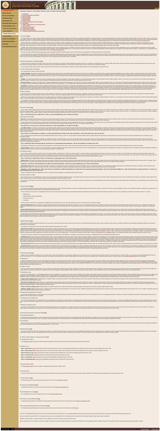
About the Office (145, 429)
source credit (90, 260)
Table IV (36, 355)
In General (25, 13)
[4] (68, 232)
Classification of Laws (28, 28)
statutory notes (63, 47)
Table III (100, 232)
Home (157, 8)
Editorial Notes (26, 19)
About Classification (57, 49)
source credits (43, 52)
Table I (33, 348)
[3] (99, 154)
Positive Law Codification (29, 29)
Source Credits (26, 16)
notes (48, 52)
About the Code (61, 380)
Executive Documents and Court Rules (32, 21)
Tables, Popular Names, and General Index (33, 24)
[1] (36, 44)
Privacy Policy (155, 429)
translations (143, 260)
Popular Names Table (28, 366)
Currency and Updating (28, 27)
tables (53, 52)
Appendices (25, 23)
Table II (38, 350)
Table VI (38, 359)
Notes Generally (26, 17)
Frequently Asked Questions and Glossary (33, 31)
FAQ (75, 408)
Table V (34, 357)
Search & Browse (103, 40)
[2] (33, 110)
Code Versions (26, 25)
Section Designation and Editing (30, 15)
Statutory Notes (26, 20)
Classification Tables (110, 232)
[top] (28, 36)
